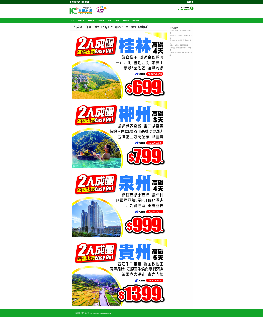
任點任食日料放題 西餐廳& (179, 45)
